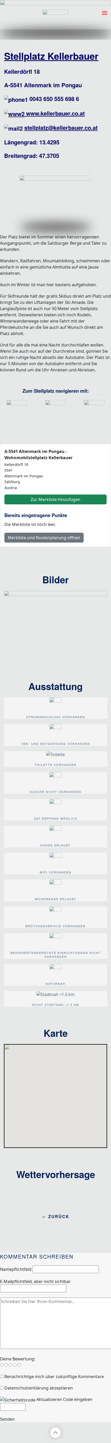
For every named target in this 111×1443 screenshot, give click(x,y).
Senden (7, 1419)
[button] (104, 13)
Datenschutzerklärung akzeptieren (38, 1388)
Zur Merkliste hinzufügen (55, 499)
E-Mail (35, 1281)
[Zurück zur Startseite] (55, 13)
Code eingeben (77, 1399)
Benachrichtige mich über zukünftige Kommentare (54, 1376)
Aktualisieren (49, 1399)
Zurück (58, 1216)
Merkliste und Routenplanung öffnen (44, 537)
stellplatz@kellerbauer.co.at (61, 127)
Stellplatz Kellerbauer (51, 56)
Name (15, 1269)
